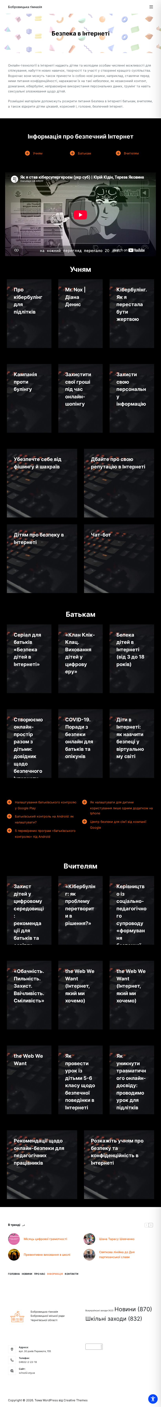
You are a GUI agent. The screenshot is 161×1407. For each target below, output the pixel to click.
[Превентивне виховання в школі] (14, 1255)
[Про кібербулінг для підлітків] (29, 313)
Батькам (84, 153)
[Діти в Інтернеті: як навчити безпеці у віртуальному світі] (132, 743)
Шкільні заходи (113, 1318)
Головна (14, 1273)
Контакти (71, 1273)
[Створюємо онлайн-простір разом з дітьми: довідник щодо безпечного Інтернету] (29, 743)
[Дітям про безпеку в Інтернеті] (42, 558)
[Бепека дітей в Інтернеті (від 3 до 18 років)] (132, 658)
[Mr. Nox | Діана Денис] (80, 313)
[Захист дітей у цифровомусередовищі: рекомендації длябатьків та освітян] (29, 910)
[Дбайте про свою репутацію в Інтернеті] (119, 483)
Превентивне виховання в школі (47, 1254)
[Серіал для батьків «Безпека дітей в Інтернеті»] (29, 658)
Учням (37, 153)
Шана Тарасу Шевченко (116, 1239)
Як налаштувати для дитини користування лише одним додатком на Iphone (121, 807)
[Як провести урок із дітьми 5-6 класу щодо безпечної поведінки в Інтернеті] (80, 1080)
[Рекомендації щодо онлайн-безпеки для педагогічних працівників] (42, 1164)
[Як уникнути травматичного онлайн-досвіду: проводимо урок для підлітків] (132, 1080)
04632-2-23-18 (28, 1361)
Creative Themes (76, 1400)
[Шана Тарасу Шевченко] (89, 1239)
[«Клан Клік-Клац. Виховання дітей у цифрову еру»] (80, 658)
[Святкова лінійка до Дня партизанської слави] (89, 1255)
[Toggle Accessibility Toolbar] (153, 1399)
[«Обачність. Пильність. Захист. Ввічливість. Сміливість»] (29, 995)
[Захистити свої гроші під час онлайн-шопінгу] (80, 398)
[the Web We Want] (29, 1080)
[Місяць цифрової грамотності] (14, 1239)
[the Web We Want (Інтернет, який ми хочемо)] (80, 995)
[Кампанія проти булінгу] (29, 398)
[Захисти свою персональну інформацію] (132, 398)
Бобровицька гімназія (25, 7)
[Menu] (151, 7)
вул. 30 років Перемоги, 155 (35, 1351)
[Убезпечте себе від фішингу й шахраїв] (42, 483)
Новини (27, 1273)
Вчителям (131, 153)
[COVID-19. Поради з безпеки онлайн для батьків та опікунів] (80, 743)
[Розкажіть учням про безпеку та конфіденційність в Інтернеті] (119, 1164)
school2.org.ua (27, 1372)
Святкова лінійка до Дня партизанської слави (117, 1254)
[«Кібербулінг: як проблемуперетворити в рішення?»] (80, 910)
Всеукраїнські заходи (99, 1310)
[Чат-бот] (119, 558)
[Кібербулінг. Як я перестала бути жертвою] (132, 313)
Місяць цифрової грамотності (45, 1239)
